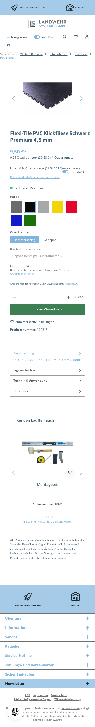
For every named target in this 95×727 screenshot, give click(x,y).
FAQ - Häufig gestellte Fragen (32, 699)
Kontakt (79, 7)
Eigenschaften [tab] (24, 370)
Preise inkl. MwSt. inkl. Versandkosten (35, 177)
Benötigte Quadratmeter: (25, 249)
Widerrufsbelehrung (67, 699)
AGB (27, 695)
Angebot (69, 283)
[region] (47, 98)
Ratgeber (13, 646)
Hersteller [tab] (20, 391)
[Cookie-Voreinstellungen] (15, 711)
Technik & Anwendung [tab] (30, 380)
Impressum (40, 695)
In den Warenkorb (47, 309)
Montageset (47, 484)
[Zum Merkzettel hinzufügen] (70, 474)
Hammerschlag (24, 240)
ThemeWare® (54, 719)
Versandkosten (71, 708)
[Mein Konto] (86, 37)
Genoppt (50, 240)
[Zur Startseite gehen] (47, 24)
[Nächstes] (81, 98)
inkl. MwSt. (45, 37)
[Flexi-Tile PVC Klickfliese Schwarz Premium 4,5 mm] (47, 98)
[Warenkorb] (8, 45)
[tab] (47, 356)
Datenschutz (59, 695)
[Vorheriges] (14, 98)
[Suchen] (64, 37)
